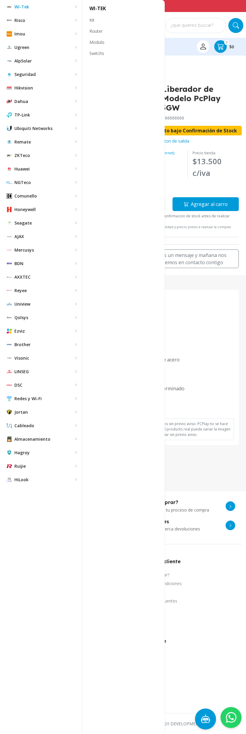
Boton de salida (174, 141)
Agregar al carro (209, 204)
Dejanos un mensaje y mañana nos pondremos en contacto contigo (187, 259)
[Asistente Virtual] (205, 718)
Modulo (96, 42)
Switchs (96, 53)
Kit (91, 20)
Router (96, 31)
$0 (230, 45)
